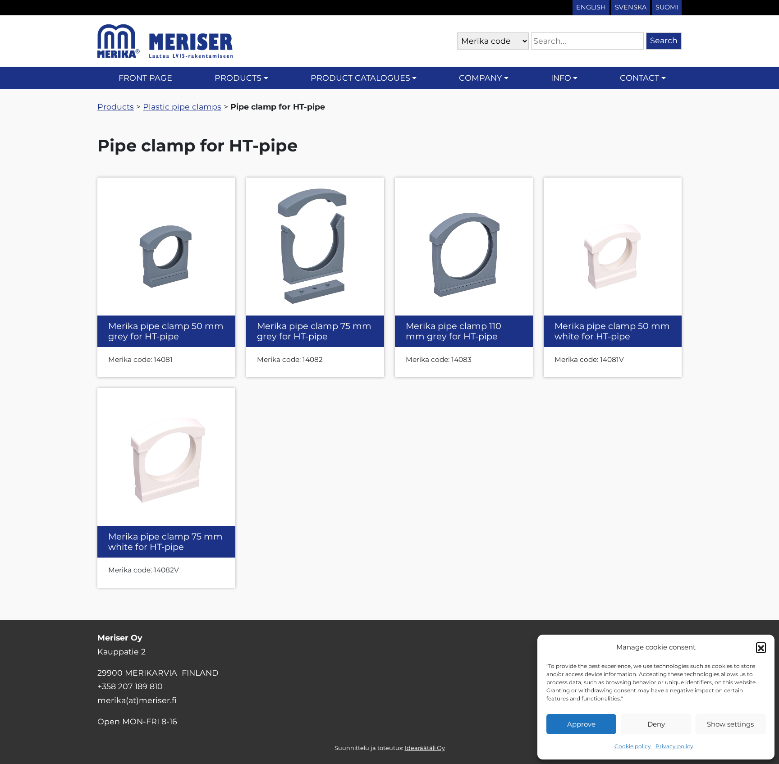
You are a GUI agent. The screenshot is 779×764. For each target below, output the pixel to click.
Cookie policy (632, 746)
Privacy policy (674, 746)
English (591, 7)
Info (561, 77)
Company (480, 77)
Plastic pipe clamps (182, 106)
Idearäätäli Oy (425, 748)
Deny (656, 724)
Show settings (730, 724)
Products (238, 77)
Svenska (630, 7)
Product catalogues (360, 77)
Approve (581, 724)
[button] (760, 647)
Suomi (666, 7)
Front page (145, 77)
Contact (639, 77)
